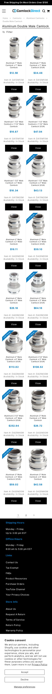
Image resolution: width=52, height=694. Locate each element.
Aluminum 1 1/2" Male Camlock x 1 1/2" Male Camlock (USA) (38, 124)
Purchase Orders (15, 584)
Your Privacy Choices (17, 594)
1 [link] (18, 515)
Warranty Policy (14, 630)
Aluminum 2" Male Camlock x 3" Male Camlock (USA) (38, 300)
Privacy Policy (39, 664)
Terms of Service (15, 619)
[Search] (43, 11)
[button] (4, 11)
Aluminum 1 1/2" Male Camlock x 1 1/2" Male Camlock (14, 124)
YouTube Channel (15, 589)
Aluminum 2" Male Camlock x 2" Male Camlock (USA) (38, 241)
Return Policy (13, 625)
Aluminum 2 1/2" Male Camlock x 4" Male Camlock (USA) (14, 418)
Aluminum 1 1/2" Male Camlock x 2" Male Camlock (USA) (38, 183)
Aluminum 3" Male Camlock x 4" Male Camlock (38, 476)
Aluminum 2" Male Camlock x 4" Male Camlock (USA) (13, 359)
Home (5, 18)
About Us (11, 609)
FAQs (8, 573)
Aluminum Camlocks (35, 18)
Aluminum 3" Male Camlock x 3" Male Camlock (38, 418)
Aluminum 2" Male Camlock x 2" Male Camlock (13, 241)
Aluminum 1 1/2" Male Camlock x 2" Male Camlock (13, 183)
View (14, 89)
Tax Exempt (12, 567)
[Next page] (34, 515)
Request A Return (15, 614)
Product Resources (16, 578)
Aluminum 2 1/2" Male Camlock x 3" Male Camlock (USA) (38, 359)
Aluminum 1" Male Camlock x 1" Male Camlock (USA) (38, 65)
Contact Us (12, 562)
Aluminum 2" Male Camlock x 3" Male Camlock (13, 300)
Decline (24, 679)
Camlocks (17, 18)
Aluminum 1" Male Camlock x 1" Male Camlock (14, 65)
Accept (24, 672)
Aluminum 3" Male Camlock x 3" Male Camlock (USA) (13, 476)
